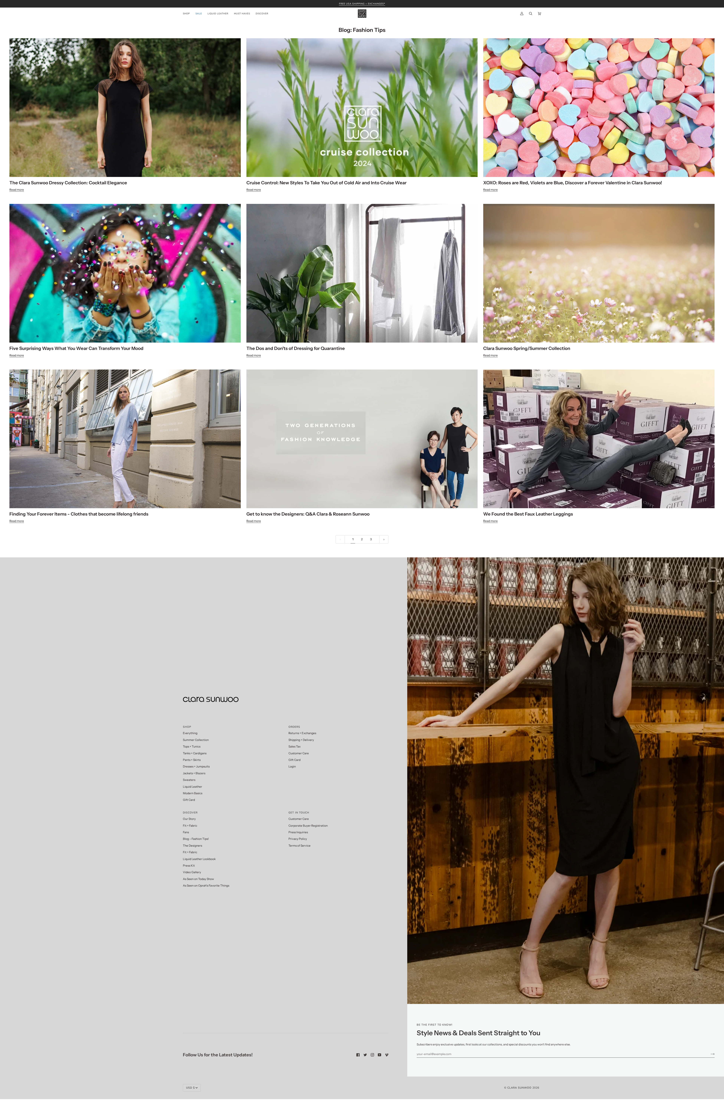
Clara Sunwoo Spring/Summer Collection (526, 348)
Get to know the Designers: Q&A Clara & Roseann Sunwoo (308, 514)
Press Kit (189, 865)
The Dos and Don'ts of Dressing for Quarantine (295, 348)
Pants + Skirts (192, 760)
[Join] (710, 1054)
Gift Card (189, 800)
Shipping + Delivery (301, 740)
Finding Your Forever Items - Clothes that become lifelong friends (78, 514)
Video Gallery (192, 872)
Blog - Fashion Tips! (196, 839)
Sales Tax (294, 746)
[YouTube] (379, 1055)
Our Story (189, 819)
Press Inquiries (298, 832)
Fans (186, 832)
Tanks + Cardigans (194, 753)
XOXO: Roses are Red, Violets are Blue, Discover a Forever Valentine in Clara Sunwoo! (572, 182)
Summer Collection (196, 740)
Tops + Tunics (191, 746)
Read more (16, 189)
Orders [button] (294, 727)
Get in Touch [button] (298, 812)
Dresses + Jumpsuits (196, 766)
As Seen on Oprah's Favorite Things (206, 885)
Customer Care (298, 753)
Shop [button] (187, 727)
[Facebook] (358, 1055)
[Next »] (384, 539)
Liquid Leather (192, 786)
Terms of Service (299, 845)
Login (292, 766)
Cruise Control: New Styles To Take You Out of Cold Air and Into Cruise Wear (326, 182)
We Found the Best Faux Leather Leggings (528, 514)
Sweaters (189, 780)
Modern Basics (192, 793)
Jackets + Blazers (194, 773)
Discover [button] (190, 812)
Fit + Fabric (190, 825)
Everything (190, 733)
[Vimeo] (386, 1055)
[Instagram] (372, 1055)
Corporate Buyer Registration (308, 825)
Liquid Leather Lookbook (199, 859)
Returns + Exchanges (302, 733)
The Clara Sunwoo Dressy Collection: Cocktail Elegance (68, 182)
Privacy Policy (297, 839)
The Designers (192, 845)
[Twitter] (365, 1055)
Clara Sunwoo (519, 1088)
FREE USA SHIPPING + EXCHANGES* (362, 3)
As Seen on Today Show (198, 879)
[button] (188, 14)
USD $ (190, 1088)
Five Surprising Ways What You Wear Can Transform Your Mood (76, 348)
